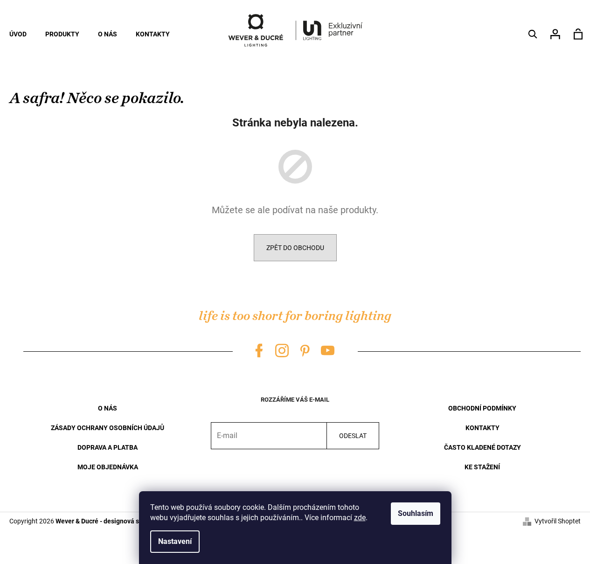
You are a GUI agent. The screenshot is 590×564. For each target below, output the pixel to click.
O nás (107, 408)
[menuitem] (18, 34)
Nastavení (175, 541)
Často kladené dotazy (482, 447)
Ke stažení (482, 467)
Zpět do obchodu (295, 247)
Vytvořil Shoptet (557, 521)
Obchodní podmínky (482, 408)
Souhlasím (415, 513)
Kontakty (482, 428)
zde (360, 517)
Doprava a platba (107, 447)
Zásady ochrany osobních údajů (107, 428)
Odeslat (353, 435)
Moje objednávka (107, 467)
